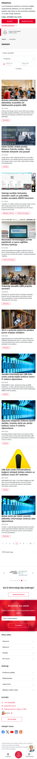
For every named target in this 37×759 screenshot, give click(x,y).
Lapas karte (6, 684)
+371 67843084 (9, 703)
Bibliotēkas (6, 120)
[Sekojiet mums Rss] (20, 731)
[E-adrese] (6, 713)
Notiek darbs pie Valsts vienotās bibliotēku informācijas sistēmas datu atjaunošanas (18, 518)
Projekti (5, 653)
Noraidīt (9, 21)
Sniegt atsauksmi (18, 594)
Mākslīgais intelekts (8, 213)
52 (30, 543)
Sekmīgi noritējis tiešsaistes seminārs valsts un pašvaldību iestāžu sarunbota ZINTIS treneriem (18, 195)
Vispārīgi (5, 166)
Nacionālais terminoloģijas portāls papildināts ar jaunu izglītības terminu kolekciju (17, 242)
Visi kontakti (12, 719)
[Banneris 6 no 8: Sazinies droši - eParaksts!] (18, 573)
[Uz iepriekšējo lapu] (3, 543)
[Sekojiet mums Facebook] (3, 732)
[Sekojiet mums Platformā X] (7, 732)
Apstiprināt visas (27, 21)
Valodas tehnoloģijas (23, 213)
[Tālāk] (32, 573)
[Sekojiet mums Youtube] (11, 732)
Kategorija (7, 59)
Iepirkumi (5, 647)
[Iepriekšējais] (4, 573)
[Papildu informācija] (11, 713)
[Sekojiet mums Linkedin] (16, 732)
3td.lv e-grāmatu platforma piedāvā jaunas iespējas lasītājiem (18, 331)
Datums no (9, 63)
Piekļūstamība (7, 678)
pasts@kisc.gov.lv (10, 706)
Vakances (5, 641)
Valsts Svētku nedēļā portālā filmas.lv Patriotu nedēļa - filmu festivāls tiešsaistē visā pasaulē (16, 149)
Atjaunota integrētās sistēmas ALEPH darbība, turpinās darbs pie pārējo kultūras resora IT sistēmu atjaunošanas (18, 424)
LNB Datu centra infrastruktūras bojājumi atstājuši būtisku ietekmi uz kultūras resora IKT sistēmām (18, 472)
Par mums (6, 659)
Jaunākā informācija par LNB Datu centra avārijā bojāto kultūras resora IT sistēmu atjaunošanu (18, 376)
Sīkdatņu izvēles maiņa (10, 690)
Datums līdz (25, 63)
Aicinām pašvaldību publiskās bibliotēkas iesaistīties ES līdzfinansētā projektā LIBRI (15, 102)
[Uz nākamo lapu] (34, 543)
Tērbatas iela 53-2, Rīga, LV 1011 (15, 709)
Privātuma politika (8, 672)
